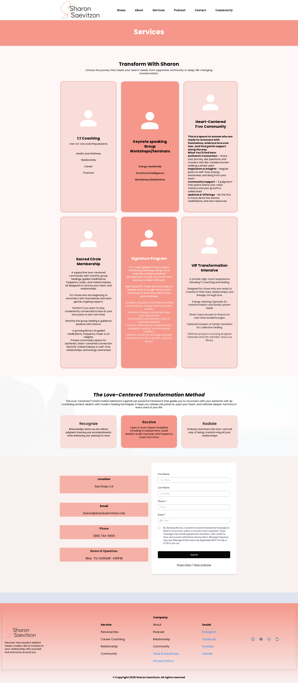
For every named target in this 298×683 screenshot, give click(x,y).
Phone (162, 501)
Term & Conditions (166, 653)
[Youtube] (277, 639)
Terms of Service (202, 565)
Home (121, 10)
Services (159, 10)
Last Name (163, 487)
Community (224, 10)
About (139, 10)
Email (161, 514)
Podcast (179, 10)
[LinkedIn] (269, 639)
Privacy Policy (184, 565)
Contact (200, 10)
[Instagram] (261, 639)
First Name (163, 474)
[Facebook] (253, 639)
